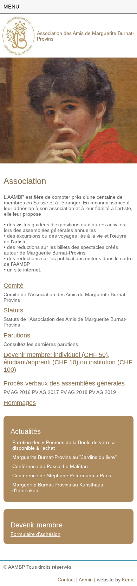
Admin (86, 579)
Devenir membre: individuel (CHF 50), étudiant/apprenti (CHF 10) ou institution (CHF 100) (68, 362)
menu (11, 7)
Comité (14, 285)
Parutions (17, 335)
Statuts (13, 310)
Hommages (20, 402)
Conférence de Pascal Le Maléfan (50, 466)
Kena (127, 579)
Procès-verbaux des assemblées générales (64, 383)
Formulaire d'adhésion (35, 534)
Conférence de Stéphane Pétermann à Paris (61, 475)
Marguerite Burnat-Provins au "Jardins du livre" (64, 457)
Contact (66, 579)
